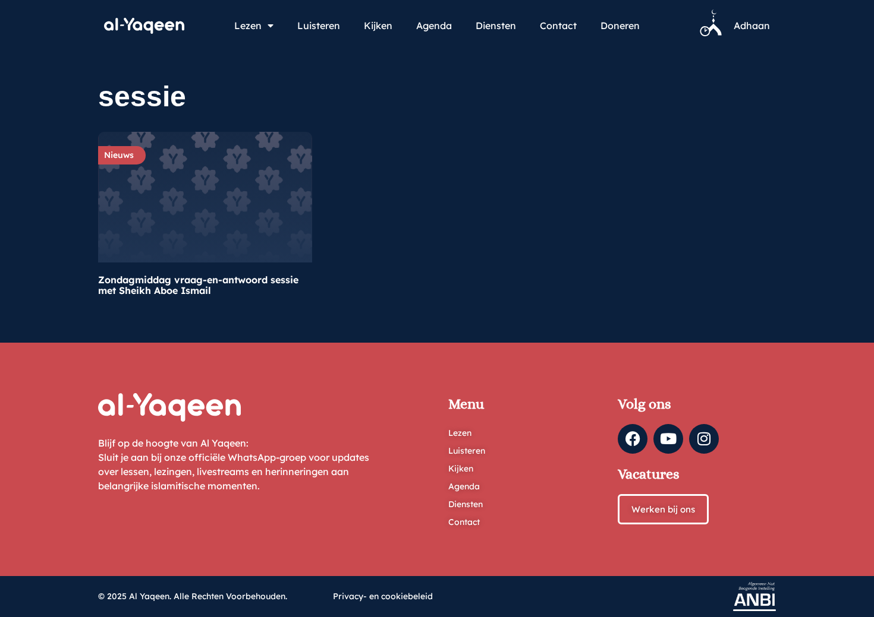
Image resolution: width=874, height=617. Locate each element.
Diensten (496, 25)
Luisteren (318, 25)
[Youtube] (668, 439)
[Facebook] (632, 439)
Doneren (620, 25)
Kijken (378, 25)
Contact (558, 25)
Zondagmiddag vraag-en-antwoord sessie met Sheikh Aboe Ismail (198, 285)
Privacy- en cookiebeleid (383, 596)
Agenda (434, 25)
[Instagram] (704, 439)
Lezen (248, 25)
